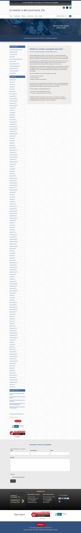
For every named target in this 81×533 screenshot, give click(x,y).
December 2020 (13, 239)
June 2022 (12, 196)
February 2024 (13, 150)
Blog (36, 16)
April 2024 (12, 145)
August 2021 (12, 220)
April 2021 (12, 229)
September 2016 (13, 337)
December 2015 (13, 353)
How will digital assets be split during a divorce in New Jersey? (17, 404)
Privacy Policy (36, 529)
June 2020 (12, 253)
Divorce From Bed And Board (15, 59)
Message (12, 457)
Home (11, 16)
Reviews (18, 421)
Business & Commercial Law (15, 49)
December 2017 (13, 307)
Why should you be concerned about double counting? (17, 407)
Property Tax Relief (13, 70)
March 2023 (12, 175)
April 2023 (12, 173)
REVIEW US (40, 524)
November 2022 (13, 185)
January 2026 (12, 96)
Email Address (33, 450)
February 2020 (13, 262)
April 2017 (12, 323)
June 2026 (12, 84)
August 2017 (12, 314)
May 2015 (12, 368)
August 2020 (12, 248)
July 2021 (11, 222)
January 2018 (12, 304)
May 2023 (12, 171)
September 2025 (13, 105)
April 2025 (12, 117)
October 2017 (12, 311)
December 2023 (13, 154)
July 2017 (11, 316)
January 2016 (12, 351)
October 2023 (12, 159)
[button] (79, 524)
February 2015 (13, 375)
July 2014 (11, 384)
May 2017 (12, 321)
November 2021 (13, 213)
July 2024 (11, 138)
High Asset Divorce (13, 63)
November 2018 (13, 285)
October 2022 (12, 187)
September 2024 (13, 133)
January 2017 (12, 330)
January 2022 (12, 208)
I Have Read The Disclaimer (18, 477)
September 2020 (13, 246)
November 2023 (13, 157)
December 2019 (13, 267)
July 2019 (11, 276)
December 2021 (13, 210)
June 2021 (12, 225)
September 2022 (13, 189)
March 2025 (12, 119)
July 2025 (11, 110)
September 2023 (13, 161)
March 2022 (12, 203)
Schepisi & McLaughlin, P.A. (41, 51)
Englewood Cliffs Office (32, 502)
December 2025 (13, 98)
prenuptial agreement (34, 60)
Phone (51, 450)
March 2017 (12, 325)
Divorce (55, 51)
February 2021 (13, 234)
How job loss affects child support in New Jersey (17, 401)
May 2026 (12, 86)
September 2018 (13, 290)
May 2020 (12, 255)
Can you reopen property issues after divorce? (17, 397)
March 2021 (12, 232)
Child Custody (12, 52)
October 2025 (12, 103)
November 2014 (13, 379)
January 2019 (12, 281)
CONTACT (15, 500)
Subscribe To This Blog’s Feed (17, 413)
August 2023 (12, 164)
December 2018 (13, 283)
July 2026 (11, 82)
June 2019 (12, 278)
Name (11, 450)
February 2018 (13, 302)
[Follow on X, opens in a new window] (67, 8)
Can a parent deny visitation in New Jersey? (17, 394)
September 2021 (13, 218)
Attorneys (24, 16)
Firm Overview (17, 16)
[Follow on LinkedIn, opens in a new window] (70, 8)
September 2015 (13, 360)
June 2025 (12, 112)
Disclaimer (12, 474)
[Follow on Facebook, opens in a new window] (64, 8)
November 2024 (13, 128)
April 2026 (12, 89)
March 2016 (12, 349)
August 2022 (12, 192)
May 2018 (12, 300)
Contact (40, 16)
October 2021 (12, 215)
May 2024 (12, 142)
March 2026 (12, 91)
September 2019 (13, 271)
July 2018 (11, 295)
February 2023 (13, 178)
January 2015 (12, 377)
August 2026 (12, 79)
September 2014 (13, 382)
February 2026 (13, 93)
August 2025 (12, 107)
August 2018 (12, 293)
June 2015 (12, 365)
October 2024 (12, 131)
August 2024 (12, 135)
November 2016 (13, 335)
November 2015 (13, 356)
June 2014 (12, 386)
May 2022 (12, 199)
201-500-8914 (29, 2)
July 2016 (11, 342)
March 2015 (12, 372)
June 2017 (12, 318)
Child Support (12, 54)
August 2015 (12, 363)
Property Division (13, 68)
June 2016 (12, 344)
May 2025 (12, 114)
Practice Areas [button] (30, 16)
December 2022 (13, 182)
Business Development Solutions (45, 529)
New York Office (46, 502)
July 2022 (11, 194)
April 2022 (12, 201)
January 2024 (12, 152)
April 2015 (12, 370)
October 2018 (12, 288)
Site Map (30, 529)
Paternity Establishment (14, 66)
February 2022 (13, 206)
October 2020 (12, 243)
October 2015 (12, 358)
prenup (57, 66)
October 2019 (12, 269)
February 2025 (13, 121)
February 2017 (13, 328)
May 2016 (12, 346)
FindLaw (55, 529)
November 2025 (13, 100)
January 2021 (12, 236)
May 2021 (12, 227)
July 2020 (11, 250)
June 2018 (12, 297)
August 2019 (12, 274)
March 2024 (12, 147)
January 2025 (12, 124)
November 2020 (13, 241)
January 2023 (12, 180)
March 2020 (12, 260)
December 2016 (13, 332)
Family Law (12, 61)
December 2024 (13, 126)
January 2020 (12, 264)
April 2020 (12, 257)
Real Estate (12, 73)
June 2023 (12, 168)
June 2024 (12, 140)
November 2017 (13, 309)
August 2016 (12, 339)
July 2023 (11, 166)
